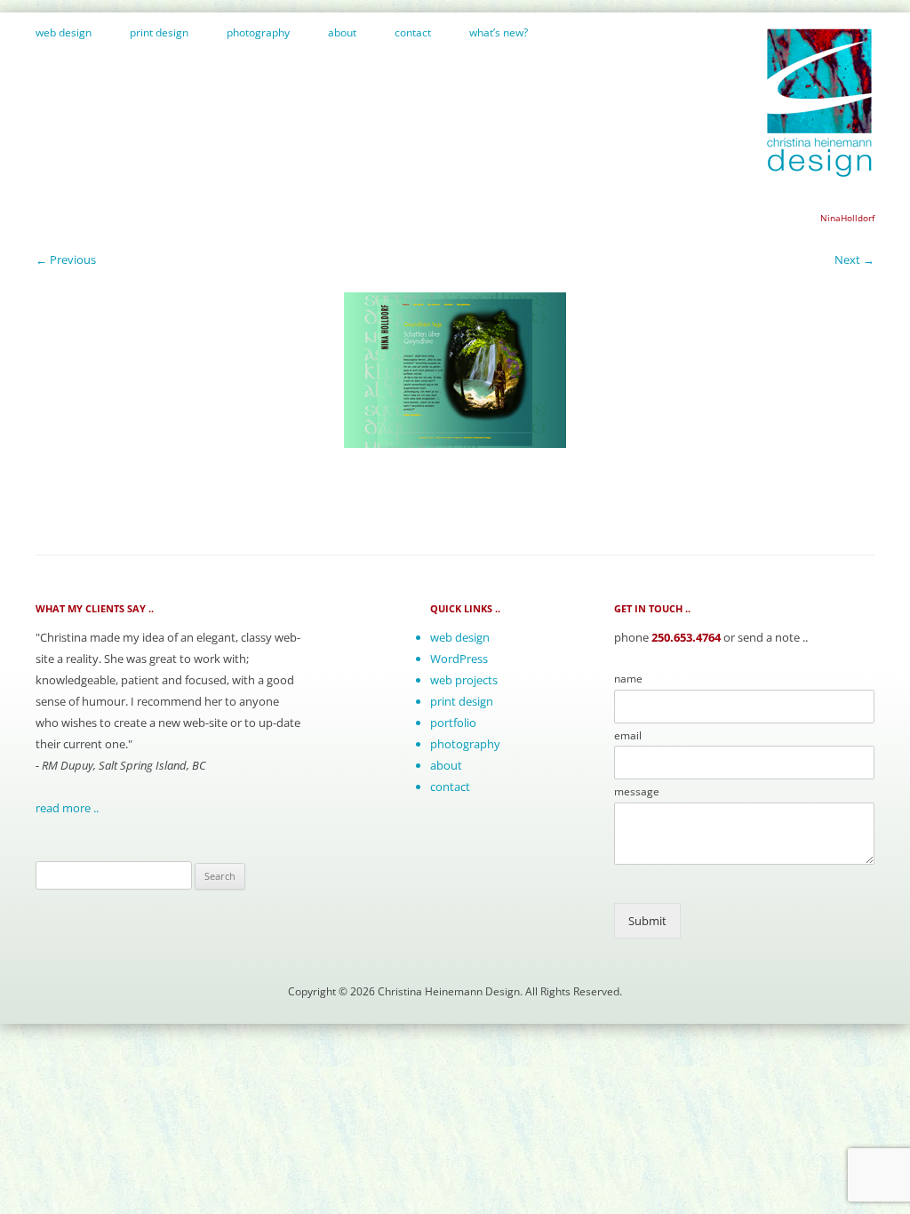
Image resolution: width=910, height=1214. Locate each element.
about (342, 32)
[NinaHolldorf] (455, 370)
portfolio (453, 723)
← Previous (66, 260)
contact (413, 32)
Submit (647, 921)
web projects (464, 680)
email (628, 736)
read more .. (67, 808)
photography (258, 32)
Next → (854, 260)
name (628, 679)
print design (159, 32)
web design (64, 32)
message (636, 792)
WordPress (459, 659)
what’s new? (498, 32)
